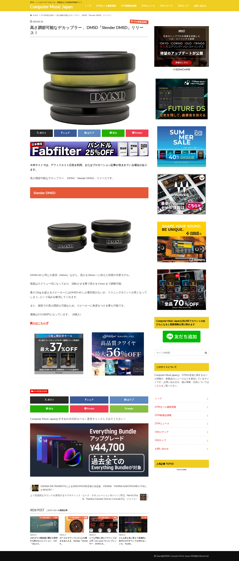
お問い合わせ (200, 5)
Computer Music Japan (51, 6)
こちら (157, 385)
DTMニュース (148, 5)
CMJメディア (166, 5)
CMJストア (183, 5)
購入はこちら (38, 323)
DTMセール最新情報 (106, 5)
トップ (88, 5)
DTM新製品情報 (129, 5)
